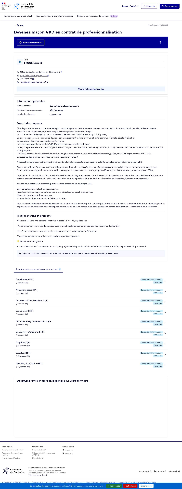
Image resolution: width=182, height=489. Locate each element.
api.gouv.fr (173, 471)
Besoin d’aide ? (129, 6)
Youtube (68, 453)
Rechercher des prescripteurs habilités (54, 15)
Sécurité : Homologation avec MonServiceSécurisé (63, 482)
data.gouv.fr (159, 471)
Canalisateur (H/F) (24, 279)
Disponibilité (36, 458)
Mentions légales (92, 482)
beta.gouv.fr (144, 471)
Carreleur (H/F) (23, 352)
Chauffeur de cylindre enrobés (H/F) (33, 321)
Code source (36, 482)
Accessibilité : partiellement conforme (15, 482)
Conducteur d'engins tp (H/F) (30, 331)
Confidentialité (123, 482)
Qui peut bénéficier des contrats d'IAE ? (43, 454)
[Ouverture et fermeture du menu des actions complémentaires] (161, 42)
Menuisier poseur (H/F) (27, 289)
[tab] (38, 269)
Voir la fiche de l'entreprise (91, 88)
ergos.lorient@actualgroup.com (33, 75)
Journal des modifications (11, 458)
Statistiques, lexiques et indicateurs (143, 482)
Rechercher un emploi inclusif (18, 15)
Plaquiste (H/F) (23, 342)
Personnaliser (146, 485)
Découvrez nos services (36, 475)
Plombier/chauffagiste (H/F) (29, 363)
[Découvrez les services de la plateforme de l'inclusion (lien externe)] (14, 470)
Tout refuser (130, 485)
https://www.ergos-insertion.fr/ (33, 82)
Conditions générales (107, 482)
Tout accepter (114, 485)
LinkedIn (68, 450)
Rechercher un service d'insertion (97, 15)
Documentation (38, 450)
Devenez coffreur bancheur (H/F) (32, 300)
